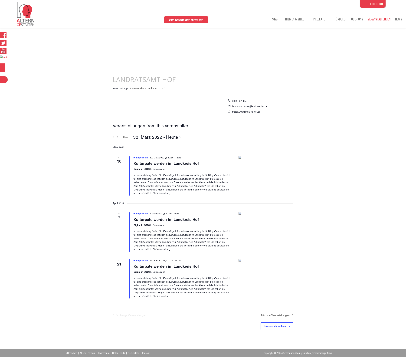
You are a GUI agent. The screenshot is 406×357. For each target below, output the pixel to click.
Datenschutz (118, 352)
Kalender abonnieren (275, 326)
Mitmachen (71, 352)
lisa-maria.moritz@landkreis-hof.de (249, 106)
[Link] (25, 14)
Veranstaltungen (121, 88)
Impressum (104, 352)
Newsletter (134, 352)
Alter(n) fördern (87, 352)
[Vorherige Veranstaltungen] (113, 137)
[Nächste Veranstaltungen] (117, 137)
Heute (125, 137)
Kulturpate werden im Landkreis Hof (166, 163)
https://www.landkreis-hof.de (246, 111)
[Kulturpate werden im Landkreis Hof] (265, 174)
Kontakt (145, 352)
